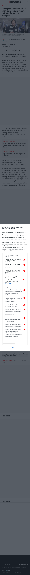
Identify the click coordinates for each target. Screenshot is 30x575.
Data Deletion (5, 347)
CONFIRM (9, 342)
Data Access (15, 347)
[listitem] (15, 256)
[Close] (26, 227)
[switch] (24, 259)
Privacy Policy (24, 347)
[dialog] (15, 287)
